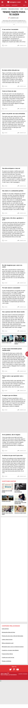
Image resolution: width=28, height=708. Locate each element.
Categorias (4, 8)
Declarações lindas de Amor (8, 632)
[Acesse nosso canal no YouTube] (17, 669)
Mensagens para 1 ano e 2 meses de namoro (13, 646)
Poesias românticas (6, 661)
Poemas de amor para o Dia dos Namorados (12, 635)
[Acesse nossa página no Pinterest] (14, 669)
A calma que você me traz (8, 657)
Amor (21, 8)
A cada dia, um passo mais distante (10, 650)
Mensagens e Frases (13, 8)
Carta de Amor (5, 628)
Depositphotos (14, 674)
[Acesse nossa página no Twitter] (10, 669)
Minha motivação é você (7, 643)
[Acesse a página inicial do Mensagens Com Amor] (14, 2)
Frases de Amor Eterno (7, 653)
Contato (20, 673)
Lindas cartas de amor (7, 639)
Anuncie (25, 673)
